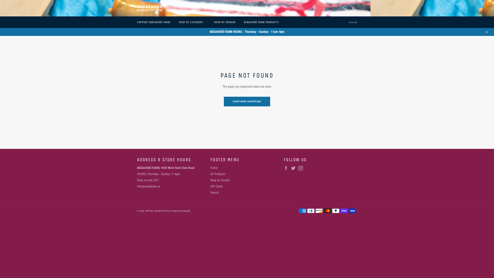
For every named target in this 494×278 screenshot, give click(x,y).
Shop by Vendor (224, 22)
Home (214, 168)
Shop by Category (191, 22)
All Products (217, 174)
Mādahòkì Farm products (261, 22)
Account (353, 22)
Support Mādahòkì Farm (153, 22)
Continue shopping (247, 101)
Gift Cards (216, 186)
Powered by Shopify (180, 210)
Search (214, 192)
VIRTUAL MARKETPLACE (157, 210)
